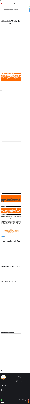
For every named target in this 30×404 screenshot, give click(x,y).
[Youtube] (22, 400)
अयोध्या (4, 9)
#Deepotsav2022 (5, 230)
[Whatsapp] (25, 400)
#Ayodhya (11, 231)
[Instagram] (23, 400)
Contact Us (2, 388)
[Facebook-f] (19, 400)
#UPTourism (4, 231)
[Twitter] (21, 400)
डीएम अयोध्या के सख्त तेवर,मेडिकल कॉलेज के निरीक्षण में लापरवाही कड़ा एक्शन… (7, 332)
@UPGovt (18, 231)
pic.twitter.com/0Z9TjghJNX (11, 232)
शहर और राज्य (15, 9)
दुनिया (12, 9)
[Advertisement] (11, 16)
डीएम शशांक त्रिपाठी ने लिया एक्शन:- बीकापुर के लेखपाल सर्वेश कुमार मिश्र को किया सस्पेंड (8, 281)
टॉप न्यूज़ (8, 9)
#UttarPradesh (8, 231)
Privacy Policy (2, 389)
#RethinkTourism (9, 230)
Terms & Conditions (2, 390)
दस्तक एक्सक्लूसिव (10, 9)
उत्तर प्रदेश (6, 9)
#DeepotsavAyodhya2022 (14, 229)
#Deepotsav (12, 228)
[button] (27, 4)
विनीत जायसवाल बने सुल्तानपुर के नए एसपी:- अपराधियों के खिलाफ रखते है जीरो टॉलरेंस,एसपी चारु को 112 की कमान (10, 266)
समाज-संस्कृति (17, 9)
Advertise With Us (2, 391)
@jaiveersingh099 (14, 231)
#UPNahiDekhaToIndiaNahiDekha (15, 230)
